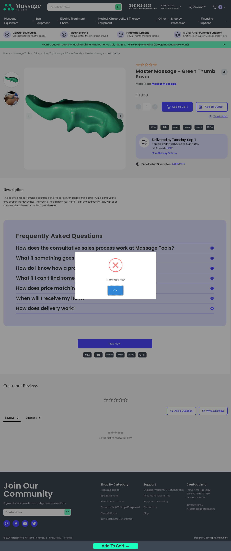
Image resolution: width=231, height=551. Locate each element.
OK (115, 290)
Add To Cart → (116, 546)
